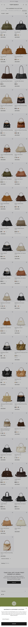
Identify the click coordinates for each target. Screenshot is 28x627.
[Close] (26, 608)
